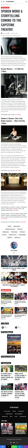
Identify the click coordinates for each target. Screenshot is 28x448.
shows (4, 234)
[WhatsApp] (14, 446)
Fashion (14, 411)
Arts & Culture (8, 4)
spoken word (13, 234)
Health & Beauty (9, 413)
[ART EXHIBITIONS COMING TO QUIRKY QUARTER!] (21, 310)
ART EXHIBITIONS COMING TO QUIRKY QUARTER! (20, 316)
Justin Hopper (5, 33)
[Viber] (25, 446)
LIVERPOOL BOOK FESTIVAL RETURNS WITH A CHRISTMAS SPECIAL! (20, 302)
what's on (17, 237)
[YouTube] (14, 442)
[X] (8, 446)
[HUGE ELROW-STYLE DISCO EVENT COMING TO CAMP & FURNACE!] (14, 261)
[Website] (14, 252)
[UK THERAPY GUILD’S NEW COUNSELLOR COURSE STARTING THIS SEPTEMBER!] (7, 368)
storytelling (22, 234)
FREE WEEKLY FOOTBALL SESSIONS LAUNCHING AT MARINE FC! (7, 393)
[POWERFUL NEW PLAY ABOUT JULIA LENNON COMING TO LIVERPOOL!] (7, 310)
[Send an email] (8, 33)
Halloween (6, 232)
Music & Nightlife (18, 413)
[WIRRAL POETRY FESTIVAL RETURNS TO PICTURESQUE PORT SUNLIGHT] (7, 296)
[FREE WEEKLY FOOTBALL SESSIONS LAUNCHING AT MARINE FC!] (7, 386)
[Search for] (26, 2)
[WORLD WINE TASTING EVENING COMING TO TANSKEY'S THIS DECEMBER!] (14, 278)
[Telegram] (19, 446)
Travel (16, 416)
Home (3, 4)
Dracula (20, 229)
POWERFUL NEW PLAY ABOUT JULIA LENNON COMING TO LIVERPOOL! (6, 316)
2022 (9, 226)
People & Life (5, 416)
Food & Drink (21, 411)
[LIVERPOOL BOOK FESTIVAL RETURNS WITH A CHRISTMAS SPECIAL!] (21, 296)
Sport (11, 416)
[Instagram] (17, 442)
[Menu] (1, 2)
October (23, 232)
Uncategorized (22, 416)
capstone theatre (10, 229)
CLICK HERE (17, 114)
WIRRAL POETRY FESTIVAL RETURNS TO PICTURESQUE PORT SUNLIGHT (6, 302)
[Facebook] (10, 442)
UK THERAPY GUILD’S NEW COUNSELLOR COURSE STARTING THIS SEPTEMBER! (7, 376)
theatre (10, 237)
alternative (17, 226)
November (14, 232)
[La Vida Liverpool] (8, 1)
